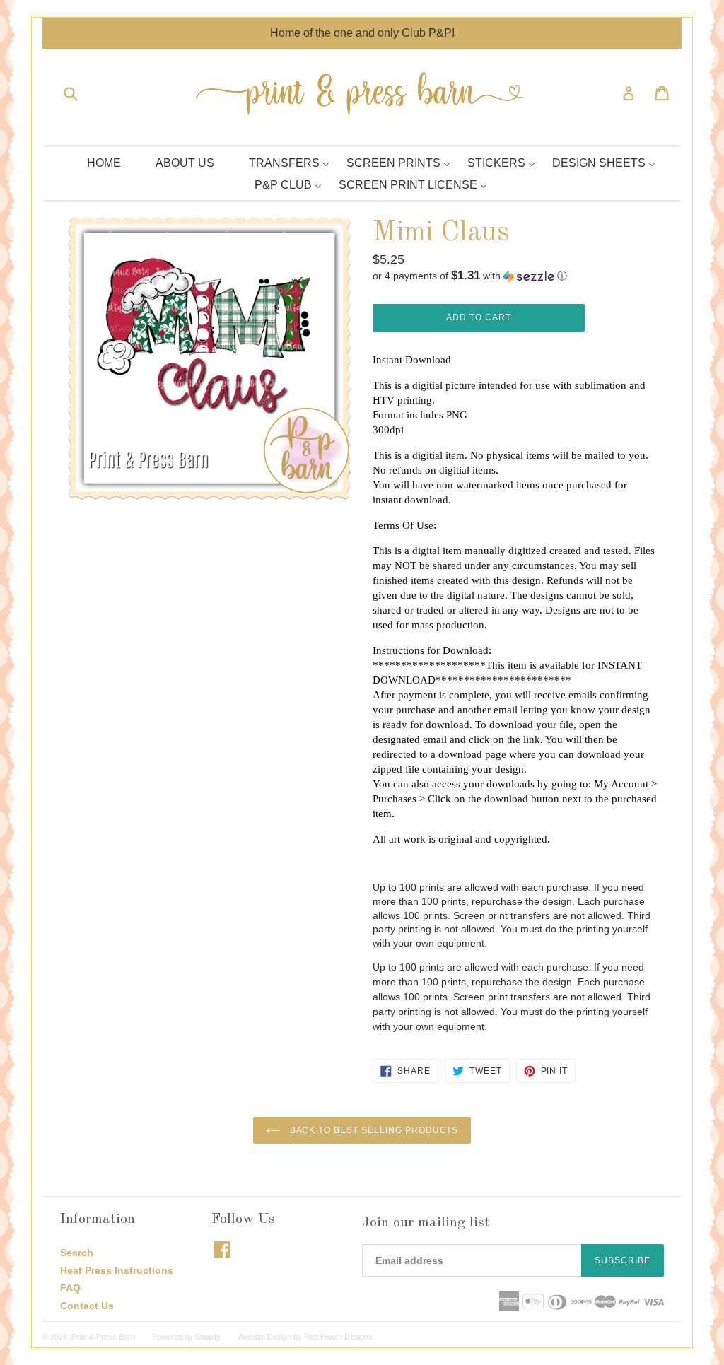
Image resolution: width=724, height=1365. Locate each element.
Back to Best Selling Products (373, 1130)
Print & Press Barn (103, 1336)
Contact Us (87, 1305)
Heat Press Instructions (116, 1270)
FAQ (70, 1288)
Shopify (208, 1336)
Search (76, 1252)
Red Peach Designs (338, 1336)
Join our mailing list (426, 1223)
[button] (515, 276)
